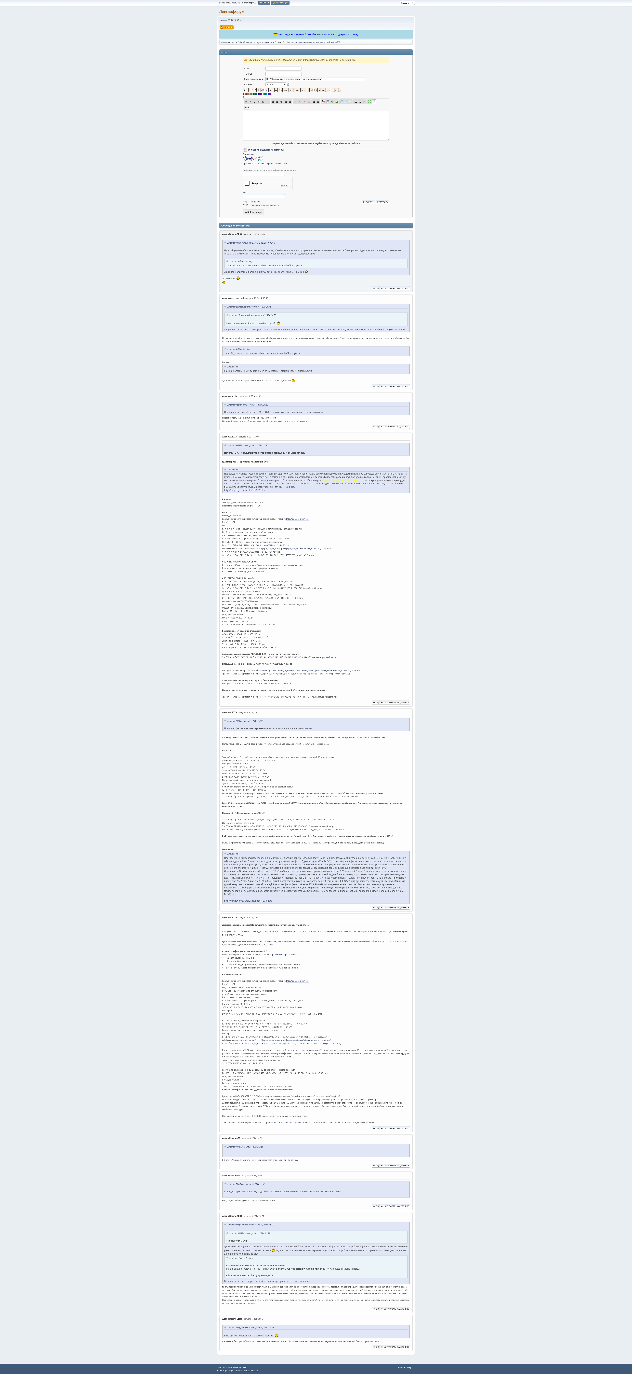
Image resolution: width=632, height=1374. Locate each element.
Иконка (248, 84)
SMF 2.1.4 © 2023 (224, 1367)
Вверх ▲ (411, 1367)
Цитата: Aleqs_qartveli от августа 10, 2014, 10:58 (251, 242)
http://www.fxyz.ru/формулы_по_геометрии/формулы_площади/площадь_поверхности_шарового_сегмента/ (309, 670)
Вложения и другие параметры (266, 149)
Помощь (401, 1367)
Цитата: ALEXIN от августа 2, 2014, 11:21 (247, 445)
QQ (377, 288)
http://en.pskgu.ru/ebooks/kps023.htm (244, 490)
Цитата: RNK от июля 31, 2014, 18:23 (245, 721)
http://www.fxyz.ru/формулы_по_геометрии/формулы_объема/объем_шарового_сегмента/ (288, 548)
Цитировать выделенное (396, 288)
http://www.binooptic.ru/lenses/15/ (285, 954)
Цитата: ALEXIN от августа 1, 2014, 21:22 (249, 1233)
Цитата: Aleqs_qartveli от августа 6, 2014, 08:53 (252, 315)
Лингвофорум (231, 11)
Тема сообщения (253, 79)
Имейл (248, 73)
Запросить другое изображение (271, 163)
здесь (320, 34)
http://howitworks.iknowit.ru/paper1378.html (248, 900)
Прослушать (249, 163)
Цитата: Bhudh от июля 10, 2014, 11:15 (246, 1184)
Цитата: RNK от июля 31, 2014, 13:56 (245, 1146)
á (243, 96)
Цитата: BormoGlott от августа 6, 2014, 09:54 (249, 306)
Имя (246, 68)
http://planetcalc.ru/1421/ (297, 519)
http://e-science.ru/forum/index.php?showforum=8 (287, 1122)
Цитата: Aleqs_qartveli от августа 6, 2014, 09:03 (250, 1224)
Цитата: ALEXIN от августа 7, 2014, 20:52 (247, 404)
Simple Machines (239, 1367)
